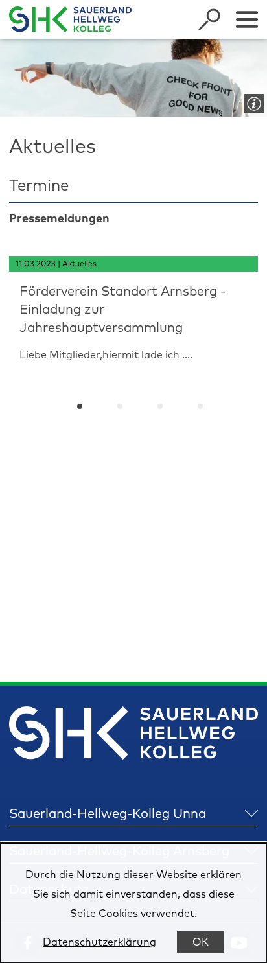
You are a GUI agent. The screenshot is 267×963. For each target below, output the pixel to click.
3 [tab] (160, 406)
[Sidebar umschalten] (247, 19)
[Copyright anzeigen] (251, 101)
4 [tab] (200, 406)
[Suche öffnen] (209, 19)
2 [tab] (119, 406)
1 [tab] (79, 406)
